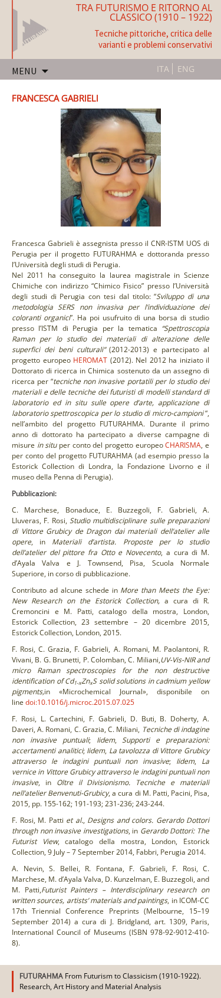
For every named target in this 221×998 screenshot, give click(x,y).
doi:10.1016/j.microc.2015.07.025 (79, 702)
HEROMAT (91, 360)
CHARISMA (183, 445)
